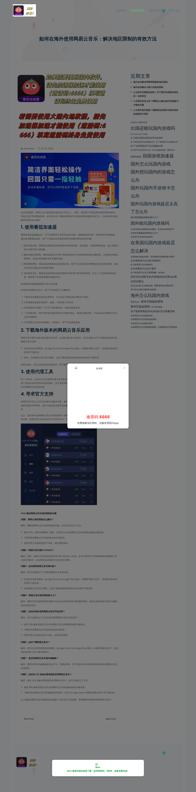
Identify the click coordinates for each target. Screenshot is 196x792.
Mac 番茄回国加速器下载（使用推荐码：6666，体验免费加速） (98, 770)
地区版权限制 (137, 10)
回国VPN (120, 10)
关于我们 (175, 10)
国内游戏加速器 (157, 10)
